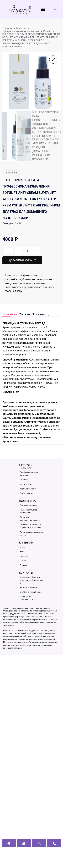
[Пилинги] (31, 479)
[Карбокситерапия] (31, 488)
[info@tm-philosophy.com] (31, 592)
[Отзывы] (31, 565)
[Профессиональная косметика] (31, 474)
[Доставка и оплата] (31, 505)
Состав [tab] (24, 314)
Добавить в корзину (22, 260)
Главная (7, 28)
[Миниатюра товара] (53, 59)
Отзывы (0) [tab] (40, 314)
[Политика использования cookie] (31, 534)
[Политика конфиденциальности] (31, 519)
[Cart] (55, 9)
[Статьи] (31, 560)
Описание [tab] (9, 314)
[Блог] (31, 551)
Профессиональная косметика (20, 31)
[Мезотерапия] (31, 484)
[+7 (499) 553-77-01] (31, 587)
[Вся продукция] (31, 493)
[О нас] (31, 547)
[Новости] (31, 556)
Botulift (47, 31)
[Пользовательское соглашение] (31, 511)
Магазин (21, 28)
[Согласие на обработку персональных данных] (31, 526)
